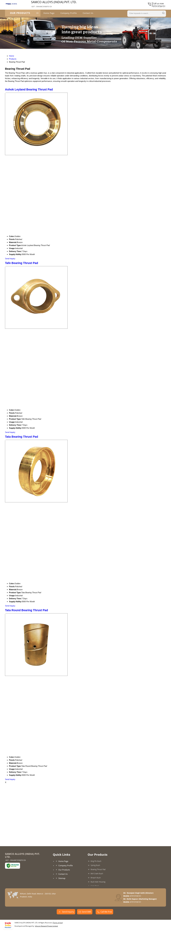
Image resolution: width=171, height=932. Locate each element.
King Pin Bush (96, 861)
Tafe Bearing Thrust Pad (21, 263)
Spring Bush (95, 865)
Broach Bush (96, 877)
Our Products (20, 13)
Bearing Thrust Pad (98, 869)
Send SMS (86, 911)
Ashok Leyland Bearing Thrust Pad (29, 89)
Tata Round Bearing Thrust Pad (26, 610)
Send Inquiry (10, 258)
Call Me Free (106, 911)
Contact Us (88, 13)
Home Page (48, 13)
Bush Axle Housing (98, 882)
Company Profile (68, 13)
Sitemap (61, 878)
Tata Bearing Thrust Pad (21, 436)
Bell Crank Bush (97, 873)
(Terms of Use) (57, 923)
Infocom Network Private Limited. (46, 926)
